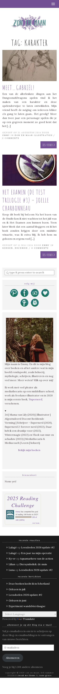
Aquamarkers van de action (36, 558)
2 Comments (10, 138)
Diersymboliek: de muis (33, 564)
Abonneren (12, 657)
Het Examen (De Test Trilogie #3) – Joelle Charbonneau (25, 200)
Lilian (12, 564)
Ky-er (12, 558)
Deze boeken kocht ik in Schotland (29, 583)
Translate (29, 618)
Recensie (21, 248)
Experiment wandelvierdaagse (27, 606)
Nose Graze (45, 675)
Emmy (6, 135)
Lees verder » (48, 145)
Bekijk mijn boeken (29, 450)
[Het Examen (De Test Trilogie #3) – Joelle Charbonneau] (29, 170)
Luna (12, 569)
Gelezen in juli (17, 589)
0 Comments (39, 248)
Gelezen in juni (17, 600)
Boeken (7, 248)
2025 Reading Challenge (23, 501)
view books (35, 523)
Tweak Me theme (26, 675)
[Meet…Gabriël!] (29, 65)
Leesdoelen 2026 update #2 (38, 547)
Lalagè (13, 547)
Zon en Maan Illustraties (33, 135)
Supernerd (35, 399)
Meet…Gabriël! (18, 87)
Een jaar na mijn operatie (36, 553)
